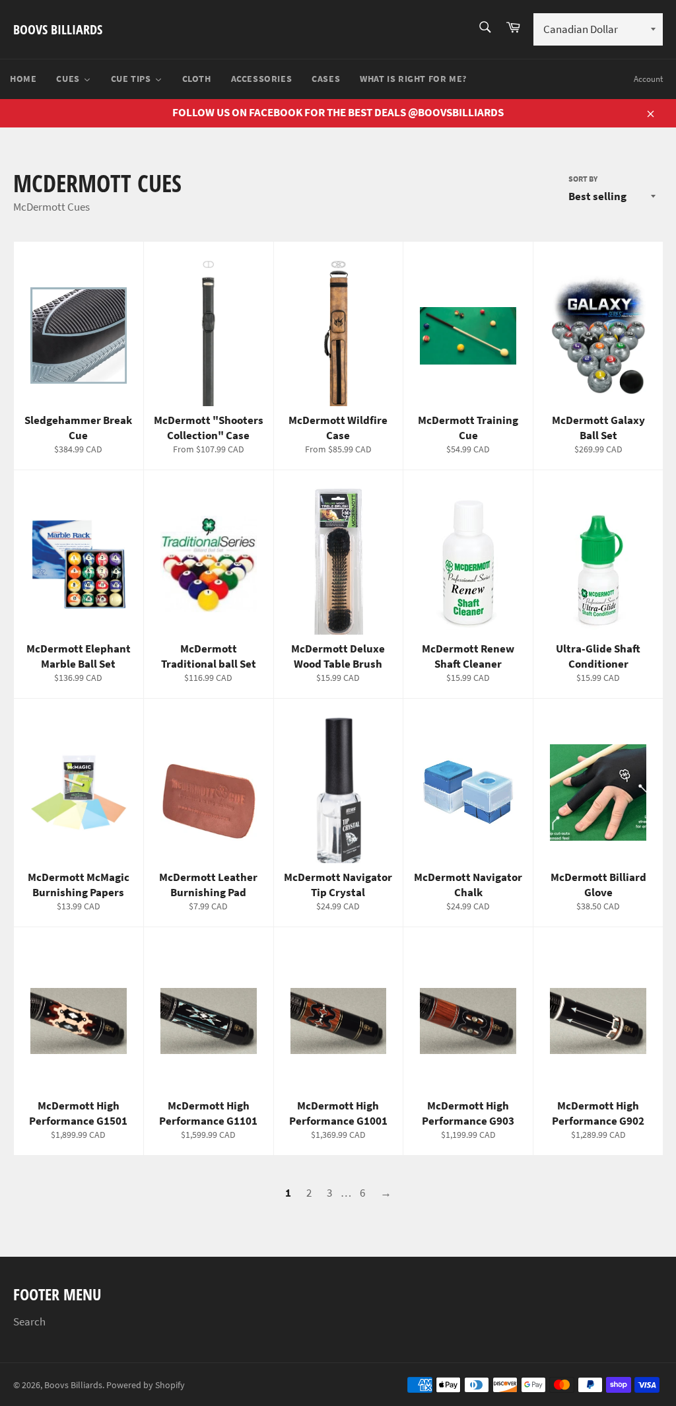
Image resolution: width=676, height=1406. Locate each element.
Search (29, 1321)
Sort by (582, 179)
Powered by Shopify (145, 1385)
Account (648, 79)
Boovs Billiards (57, 29)
